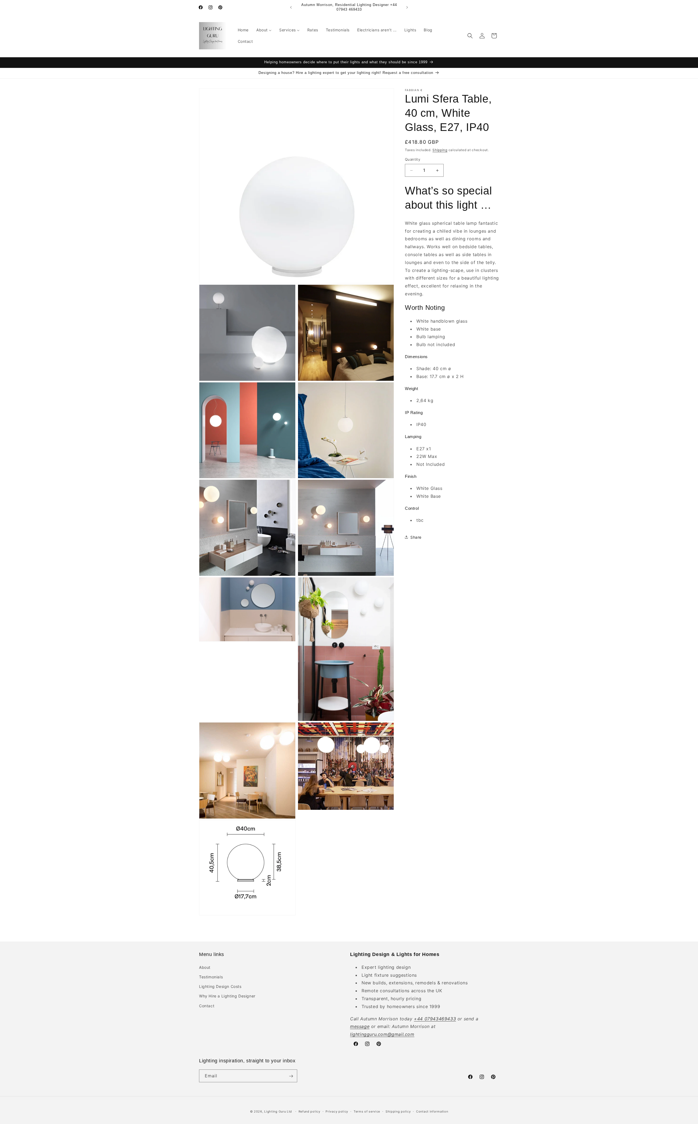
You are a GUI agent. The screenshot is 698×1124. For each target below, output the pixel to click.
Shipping (439, 150)
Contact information (432, 1111)
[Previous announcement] (291, 7)
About (204, 967)
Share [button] (416, 537)
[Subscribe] (291, 1076)
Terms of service (367, 1111)
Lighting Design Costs (220, 986)
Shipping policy (398, 1111)
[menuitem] (243, 30)
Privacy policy (337, 1111)
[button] (470, 36)
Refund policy (309, 1111)
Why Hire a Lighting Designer (227, 996)
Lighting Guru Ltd (278, 1111)
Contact (206, 1005)
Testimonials (211, 976)
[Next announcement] (407, 7)
